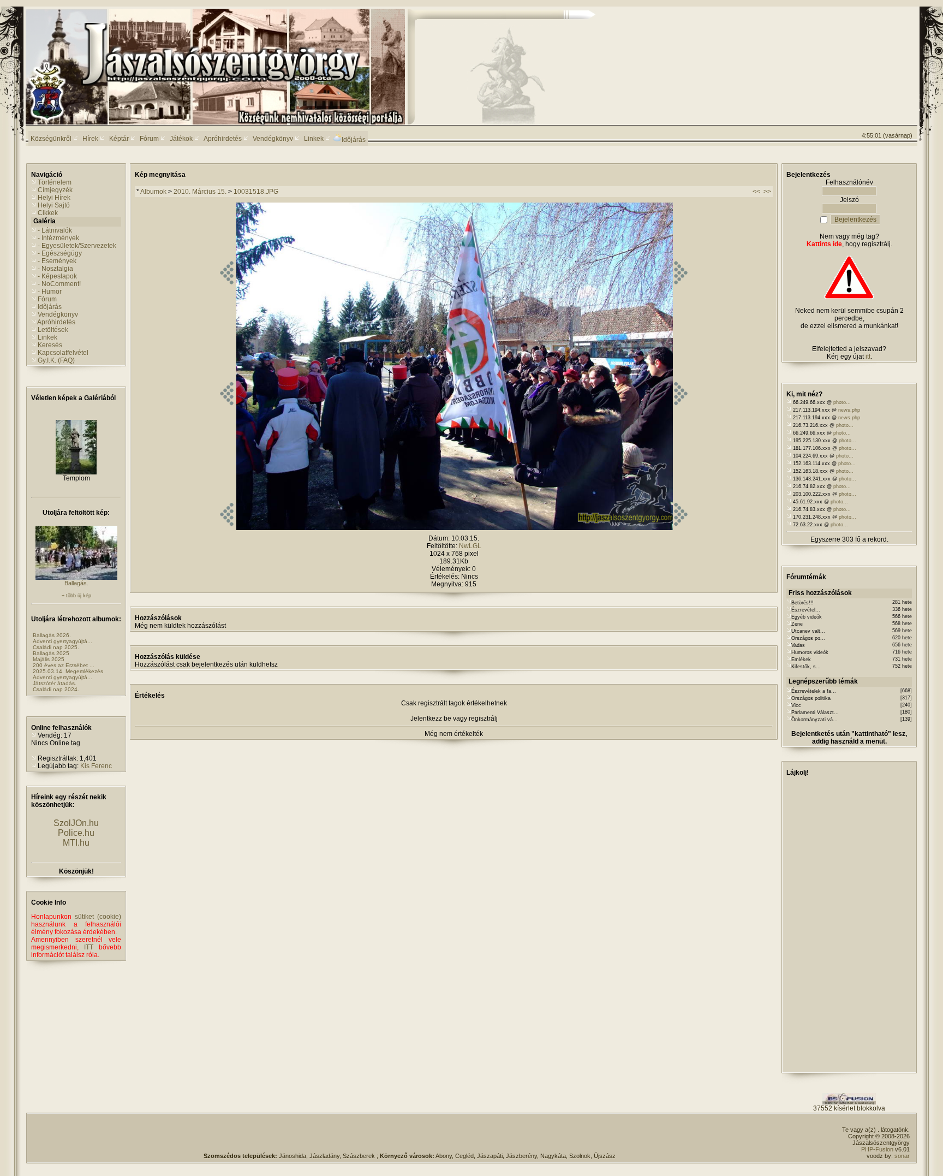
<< (756, 191)
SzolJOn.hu (76, 823)
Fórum (47, 299)
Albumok (153, 191)
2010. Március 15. (200, 191)
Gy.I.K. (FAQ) (56, 360)
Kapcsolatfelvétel (63, 353)
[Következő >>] (681, 528)
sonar (902, 1156)
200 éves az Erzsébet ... (63, 665)
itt (868, 356)
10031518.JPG (256, 191)
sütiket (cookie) (98, 916)
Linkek (47, 337)
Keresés (50, 345)
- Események (57, 261)
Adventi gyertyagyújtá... (62, 641)
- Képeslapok (57, 276)
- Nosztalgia (55, 268)
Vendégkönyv (58, 314)
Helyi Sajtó (54, 205)
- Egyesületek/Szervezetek (77, 246)
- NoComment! (59, 284)
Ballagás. (76, 583)
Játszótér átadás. (54, 683)
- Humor (50, 291)
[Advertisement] (868, 50)
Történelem (54, 182)
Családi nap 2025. (56, 647)
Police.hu (76, 833)
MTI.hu (76, 842)
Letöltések (53, 330)
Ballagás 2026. (52, 635)
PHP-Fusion (877, 1149)
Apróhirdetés (56, 322)
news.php (849, 410)
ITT (88, 947)
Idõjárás (50, 307)
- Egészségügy (60, 253)
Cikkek (48, 213)
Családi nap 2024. (56, 689)
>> (767, 191)
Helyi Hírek (54, 197)
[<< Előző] (227, 528)
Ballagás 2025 (51, 653)
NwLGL (470, 546)
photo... (842, 402)
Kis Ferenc (96, 766)
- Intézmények (58, 238)
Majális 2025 (48, 659)
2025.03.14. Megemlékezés (68, 671)
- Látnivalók (55, 230)
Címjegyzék (55, 190)
